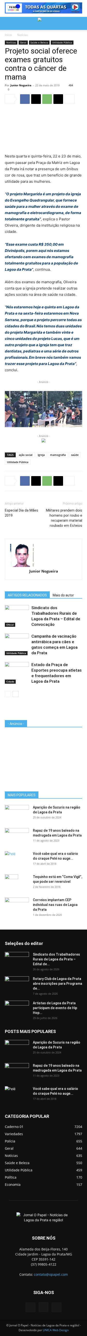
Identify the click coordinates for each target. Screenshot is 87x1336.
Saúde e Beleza (39, 42)
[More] (70, 99)
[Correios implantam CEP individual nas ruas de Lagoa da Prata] (17, 905)
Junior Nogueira (20, 85)
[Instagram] (43, 1307)
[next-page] (16, 694)
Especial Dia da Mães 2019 (21, 513)
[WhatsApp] (47, 99)
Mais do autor (63, 595)
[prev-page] (8, 694)
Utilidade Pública (62, 42)
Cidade (10, 681)
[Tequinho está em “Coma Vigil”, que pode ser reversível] (11, 882)
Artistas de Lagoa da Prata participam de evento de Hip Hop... (55, 1008)
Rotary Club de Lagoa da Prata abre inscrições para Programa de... (57, 983)
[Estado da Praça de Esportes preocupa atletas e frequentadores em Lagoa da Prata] (17, 670)
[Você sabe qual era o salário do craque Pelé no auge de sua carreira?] (17, 858)
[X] (36, 99)
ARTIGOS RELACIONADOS (27, 595)
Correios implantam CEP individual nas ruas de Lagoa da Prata (55, 904)
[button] (8, 23)
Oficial (10, 624)
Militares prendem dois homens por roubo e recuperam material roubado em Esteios (64, 518)
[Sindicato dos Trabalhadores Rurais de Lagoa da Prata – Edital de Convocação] (17, 613)
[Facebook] (25, 99)
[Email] (58, 99)
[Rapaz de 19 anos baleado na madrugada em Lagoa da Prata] (17, 836)
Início (8, 35)
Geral (23, 42)
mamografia (58, 455)
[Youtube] (56, 1307)
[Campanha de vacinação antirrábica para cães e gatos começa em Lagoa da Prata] (17, 642)
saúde (75, 455)
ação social (25, 455)
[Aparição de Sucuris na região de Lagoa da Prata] (17, 813)
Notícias (22, 35)
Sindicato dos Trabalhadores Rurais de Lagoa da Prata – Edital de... (56, 959)
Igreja (41, 455)
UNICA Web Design (56, 1330)
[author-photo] (43, 555)
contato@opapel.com (51, 1274)
